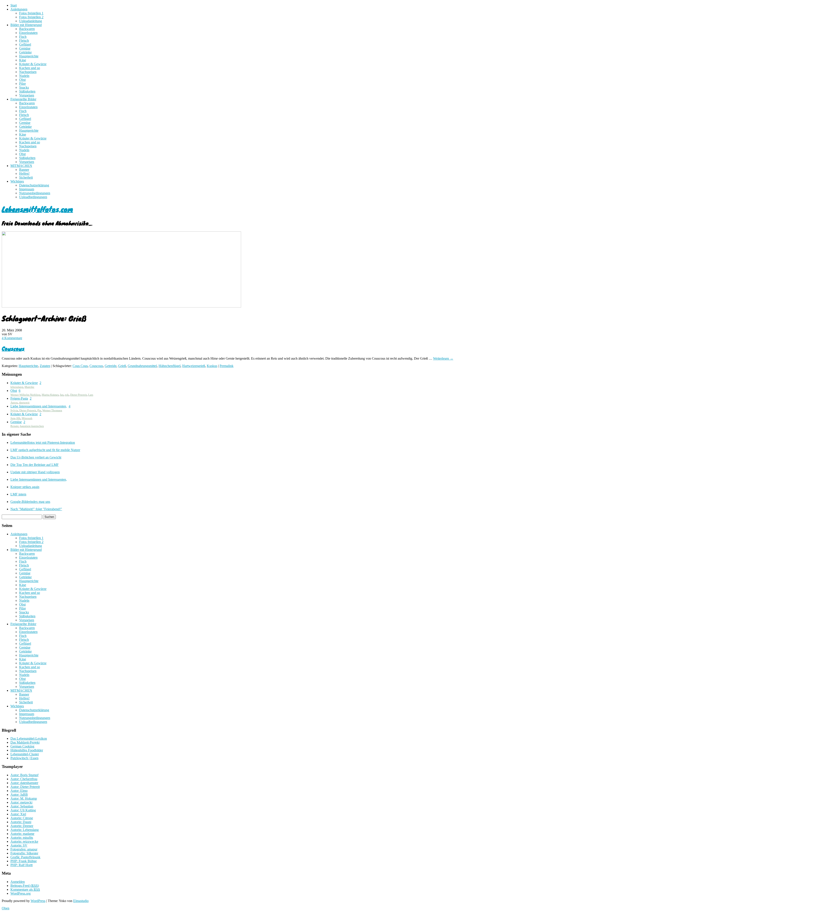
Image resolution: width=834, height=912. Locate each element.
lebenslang (16, 387)
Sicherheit (26, 177)
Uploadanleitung (30, 21)
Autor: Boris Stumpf (24, 775)
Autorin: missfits (21, 837)
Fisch (22, 36)
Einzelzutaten (28, 33)
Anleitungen (18, 9)
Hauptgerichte (28, 56)
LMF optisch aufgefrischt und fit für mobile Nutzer (45, 450)
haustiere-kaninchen (32, 426)
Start (13, 5)
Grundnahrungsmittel (142, 366)
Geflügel (25, 44)
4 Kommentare (12, 338)
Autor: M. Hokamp (23, 798)
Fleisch (24, 40)
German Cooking (22, 746)
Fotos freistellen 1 (31, 13)
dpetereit (24, 402)
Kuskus (212, 366)
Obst (22, 79)
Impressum (26, 189)
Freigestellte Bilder (23, 99)
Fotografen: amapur (23, 849)
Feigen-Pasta (19, 398)
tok (67, 394)
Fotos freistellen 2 (31, 17)
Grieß (122, 366)
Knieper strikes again (24, 487)
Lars (90, 394)
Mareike (29, 387)
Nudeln (24, 76)
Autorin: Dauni (20, 822)
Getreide (110, 366)
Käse (22, 60)
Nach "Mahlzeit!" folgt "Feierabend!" (36, 509)
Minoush (27, 418)
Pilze (22, 83)
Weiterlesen (443, 358)
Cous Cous (80, 366)
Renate (14, 426)
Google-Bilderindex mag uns (30, 501)
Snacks (24, 87)
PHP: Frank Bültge (23, 861)
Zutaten (45, 366)
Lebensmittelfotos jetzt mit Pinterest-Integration (42, 442)
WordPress (38, 901)
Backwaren (27, 29)
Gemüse (24, 48)
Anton (14, 402)
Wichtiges (17, 181)
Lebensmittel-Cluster (24, 754)
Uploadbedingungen (33, 197)
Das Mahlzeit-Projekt (25, 742)
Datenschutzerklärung (34, 185)
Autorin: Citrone (21, 818)
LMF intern (18, 494)
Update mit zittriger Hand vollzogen (35, 472)
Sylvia (14, 410)
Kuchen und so (29, 68)
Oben (5, 908)
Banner (24, 169)
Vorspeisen (26, 95)
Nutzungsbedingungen (34, 193)
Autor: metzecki (21, 802)
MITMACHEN (21, 166)
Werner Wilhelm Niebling (25, 394)
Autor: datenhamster (24, 783)
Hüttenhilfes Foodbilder (26, 750)
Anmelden (17, 882)
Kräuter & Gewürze (32, 64)
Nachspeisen (27, 72)
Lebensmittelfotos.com (37, 209)
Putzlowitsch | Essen (24, 758)
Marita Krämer (50, 394)
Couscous (13, 348)
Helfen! (24, 173)
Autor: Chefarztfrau (23, 779)
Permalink (226, 366)
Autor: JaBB (19, 794)
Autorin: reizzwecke (24, 841)
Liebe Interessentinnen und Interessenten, (38, 406)
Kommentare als (25, 889)
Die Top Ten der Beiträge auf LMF (34, 465)
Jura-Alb (15, 418)
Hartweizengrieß (193, 366)
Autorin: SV (18, 845)
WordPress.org (20, 893)
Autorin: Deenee (21, 826)
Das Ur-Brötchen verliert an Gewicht (35, 457)
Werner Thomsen (52, 410)
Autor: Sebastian (21, 806)
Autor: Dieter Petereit (25, 787)
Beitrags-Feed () (24, 885)
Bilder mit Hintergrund (26, 25)
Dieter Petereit (78, 394)
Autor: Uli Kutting (23, 810)
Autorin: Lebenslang (24, 830)
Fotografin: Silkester (24, 853)
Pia (39, 410)
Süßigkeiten (27, 91)
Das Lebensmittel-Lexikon (28, 738)
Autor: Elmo (19, 790)
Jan (62, 394)
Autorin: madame (22, 834)
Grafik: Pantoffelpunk (25, 857)
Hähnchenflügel (169, 366)
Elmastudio (81, 901)
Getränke (25, 52)
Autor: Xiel (18, 814)
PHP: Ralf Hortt (21, 865)
